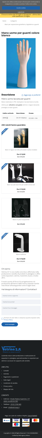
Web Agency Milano (24, 435)
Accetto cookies (21, 8)
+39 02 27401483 (15, 404)
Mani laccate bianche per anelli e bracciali (21, 185)
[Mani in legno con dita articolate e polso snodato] (21, 138)
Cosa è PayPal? (32, 416)
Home (4, 21)
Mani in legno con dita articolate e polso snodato (21, 150)
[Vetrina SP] (21, 349)
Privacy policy (8, 386)
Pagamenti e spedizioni (11, 377)
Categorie (13, 21)
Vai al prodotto (21, 146)
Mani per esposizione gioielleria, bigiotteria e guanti (22, 24)
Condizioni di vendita (10, 383)
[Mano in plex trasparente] (21, 208)
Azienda (6, 374)
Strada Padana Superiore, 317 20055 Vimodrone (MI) (17, 400)
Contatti (6, 371)
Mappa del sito (8, 389)
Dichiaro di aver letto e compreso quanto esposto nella (22, 319)
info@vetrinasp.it (13, 407)
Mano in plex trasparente (21, 220)
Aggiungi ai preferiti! (32, 95)
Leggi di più (21, 12)
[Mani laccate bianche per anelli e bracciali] (21, 173)
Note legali (7, 380)
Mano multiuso (21, 254)
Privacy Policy (8, 320)
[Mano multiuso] (21, 242)
